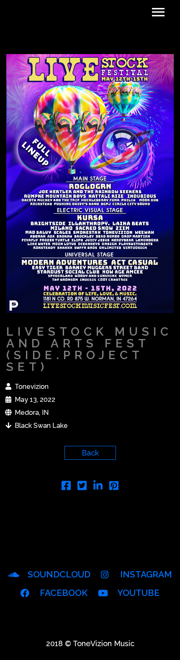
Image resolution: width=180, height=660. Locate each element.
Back (90, 452)
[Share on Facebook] (66, 486)
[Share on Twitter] (82, 486)
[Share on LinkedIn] (98, 486)
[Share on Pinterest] (114, 486)
